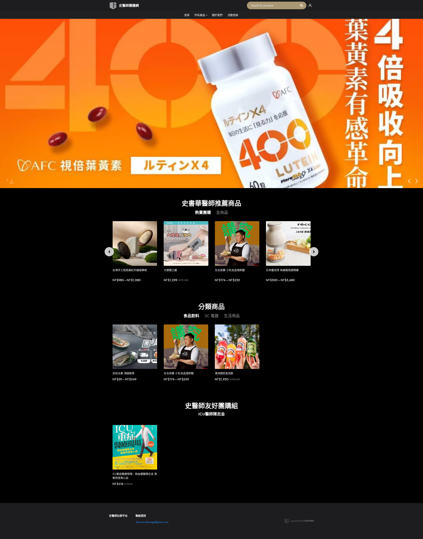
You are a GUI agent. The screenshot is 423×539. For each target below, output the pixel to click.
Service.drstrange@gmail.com (151, 522)
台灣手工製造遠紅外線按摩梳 (130, 270)
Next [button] (417, 181)
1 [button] (7, 180)
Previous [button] (409, 181)
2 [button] (11, 180)
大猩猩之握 (170, 270)
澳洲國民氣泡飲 (224, 373)
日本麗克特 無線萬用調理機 (282, 270)
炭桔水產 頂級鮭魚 (124, 373)
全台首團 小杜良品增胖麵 (230, 270)
